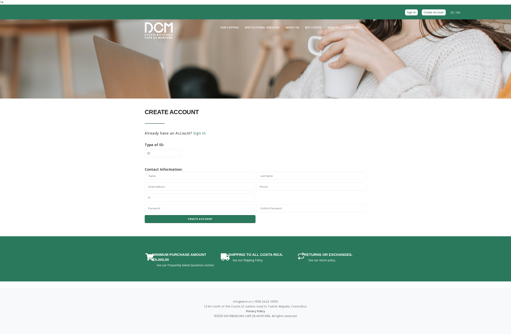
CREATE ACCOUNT (200, 219)
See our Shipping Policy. (248, 260)
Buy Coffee (313, 27)
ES (453, 12)
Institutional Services (262, 27)
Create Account (434, 12)
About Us (292, 27)
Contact (352, 27)
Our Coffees (229, 27)
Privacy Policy (255, 311)
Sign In (411, 12)
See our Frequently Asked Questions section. (185, 265)
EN (458, 12)
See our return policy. (322, 260)
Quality (333, 27)
